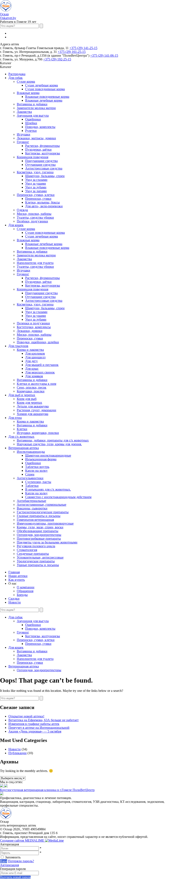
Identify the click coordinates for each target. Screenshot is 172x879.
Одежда (22, 210)
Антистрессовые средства (43, 168)
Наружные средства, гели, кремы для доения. (49, 444)
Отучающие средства (40, 164)
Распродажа (16, 74)
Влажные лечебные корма (43, 100)
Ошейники (33, 119)
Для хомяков (34, 376)
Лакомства (24, 112)
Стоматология (27, 550)
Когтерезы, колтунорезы (42, 153)
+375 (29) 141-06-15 (104, 55)
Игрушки (23, 134)
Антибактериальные (31, 501)
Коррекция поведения (32, 157)
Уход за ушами (35, 183)
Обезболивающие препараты (37, 531)
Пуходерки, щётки (38, 149)
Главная (14, 572)
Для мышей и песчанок (42, 365)
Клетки (22, 429)
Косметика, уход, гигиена (35, 172)
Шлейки (31, 123)
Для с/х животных (21, 436)
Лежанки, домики (29, 331)
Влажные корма (28, 93)
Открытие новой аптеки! (26, 716)
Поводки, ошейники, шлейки (38, 342)
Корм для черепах (29, 402)
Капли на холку (36, 470)
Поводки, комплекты (40, 127)
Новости (14, 602)
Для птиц (15, 417)
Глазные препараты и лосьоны (38, 516)
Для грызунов (18, 346)
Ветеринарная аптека (23, 448)
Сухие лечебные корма (41, 85)
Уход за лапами (36, 191)
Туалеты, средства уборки (35, 217)
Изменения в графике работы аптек (33, 724)
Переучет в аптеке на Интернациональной (38, 727)
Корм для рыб (26, 399)
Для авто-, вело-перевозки (44, 206)
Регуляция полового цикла (36, 546)
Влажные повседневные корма (47, 96)
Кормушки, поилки (30, 391)
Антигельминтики (30, 478)
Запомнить (13, 857)
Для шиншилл (35, 357)
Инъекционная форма (40, 459)
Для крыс (32, 368)
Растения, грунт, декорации (36, 410)
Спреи (29, 474)
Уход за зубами (35, 187)
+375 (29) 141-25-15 (83, 48)
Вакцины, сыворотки (32, 508)
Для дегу (31, 361)
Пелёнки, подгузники (32, 221)
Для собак (15, 78)
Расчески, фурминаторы (42, 146)
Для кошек (15, 225)
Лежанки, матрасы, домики (36, 138)
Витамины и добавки (32, 104)
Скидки (14, 598)
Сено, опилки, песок (31, 387)
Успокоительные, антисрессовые (40, 557)
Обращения (25, 591)
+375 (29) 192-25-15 (57, 59)
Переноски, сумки (38, 198)
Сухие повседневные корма (45, 89)
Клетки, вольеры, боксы (42, 202)
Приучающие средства (41, 161)
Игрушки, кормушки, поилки (38, 433)
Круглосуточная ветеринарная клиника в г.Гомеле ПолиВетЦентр (47, 790)
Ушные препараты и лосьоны (38, 565)
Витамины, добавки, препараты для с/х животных (53, 440)
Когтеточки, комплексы (34, 327)
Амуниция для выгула (33, 115)
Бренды (22, 595)
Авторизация (9, 865)
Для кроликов (35, 353)
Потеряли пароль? (21, 861)
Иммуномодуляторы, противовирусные (45, 523)
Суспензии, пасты (38, 482)
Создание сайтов (22, 840)
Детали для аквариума (33, 406)
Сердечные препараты (33, 553)
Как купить (16, 579)
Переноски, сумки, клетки (36, 195)
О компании (25, 587)
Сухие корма (26, 81)
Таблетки (32, 485)
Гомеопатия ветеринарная (35, 519)
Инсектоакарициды (31, 451)
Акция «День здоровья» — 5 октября (34, 731)
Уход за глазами (36, 180)
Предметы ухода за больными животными (47, 542)
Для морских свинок (40, 372)
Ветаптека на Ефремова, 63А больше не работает (43, 720)
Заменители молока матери (36, 108)
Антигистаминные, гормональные (41, 504)
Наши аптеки (17, 576)
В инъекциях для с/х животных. (48, 489)
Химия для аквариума (32, 414)
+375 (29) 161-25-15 (72, 52)
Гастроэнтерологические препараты (43, 512)
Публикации (17, 753)
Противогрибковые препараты (39, 538)
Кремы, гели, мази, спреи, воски (40, 527)
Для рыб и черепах (21, 395)
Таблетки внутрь (37, 467)
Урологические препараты (36, 561)
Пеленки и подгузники (33, 323)
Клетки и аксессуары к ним (36, 383)
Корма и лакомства (30, 349)
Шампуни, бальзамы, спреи (45, 176)
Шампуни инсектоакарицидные (48, 455)
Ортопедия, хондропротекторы (39, 535)
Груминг (23, 142)
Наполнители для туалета (35, 263)
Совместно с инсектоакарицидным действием (58, 497)
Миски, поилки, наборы (34, 214)
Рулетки (31, 130)
